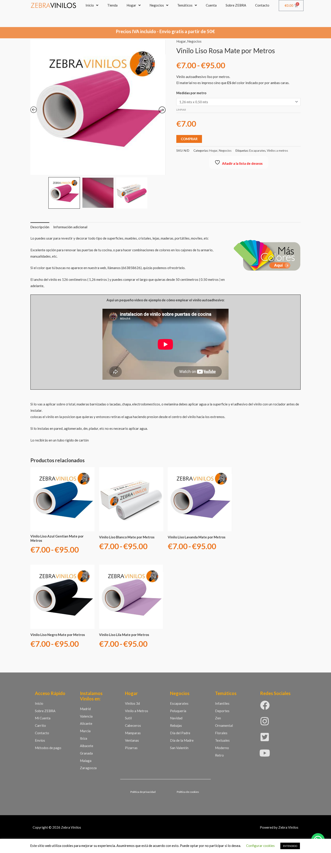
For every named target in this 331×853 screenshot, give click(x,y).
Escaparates (257, 150)
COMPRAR (189, 139)
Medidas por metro (191, 93)
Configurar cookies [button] (260, 846)
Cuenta (211, 5)
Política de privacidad (143, 792)
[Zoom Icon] (98, 107)
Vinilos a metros (277, 150)
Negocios (157, 5)
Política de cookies (188, 792)
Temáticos (185, 5)
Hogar (131, 5)
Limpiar (181, 109)
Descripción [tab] (39, 227)
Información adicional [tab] (70, 227)
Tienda (112, 5)
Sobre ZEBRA (236, 5)
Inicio (90, 5)
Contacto (262, 5)
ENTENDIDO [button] (290, 845)
